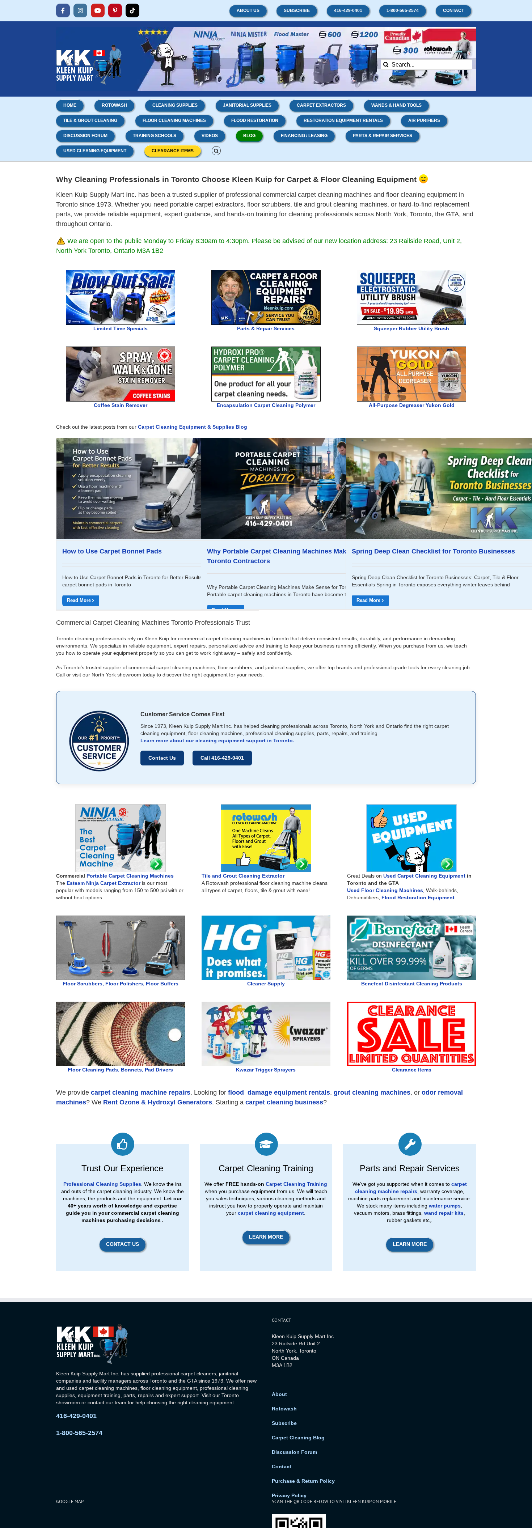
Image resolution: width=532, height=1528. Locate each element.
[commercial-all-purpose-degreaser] (411, 349)
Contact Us (162, 758)
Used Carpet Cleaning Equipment (424, 876)
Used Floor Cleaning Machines (385, 890)
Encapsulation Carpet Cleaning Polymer (266, 405)
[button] (216, 150)
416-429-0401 (76, 1415)
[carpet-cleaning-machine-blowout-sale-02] (120, 273)
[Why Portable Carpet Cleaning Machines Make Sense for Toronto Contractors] (302, 488)
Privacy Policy (289, 1495)
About (279, 1394)
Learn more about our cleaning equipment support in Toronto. (217, 740)
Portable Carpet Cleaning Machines (130, 876)
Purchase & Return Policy (303, 1481)
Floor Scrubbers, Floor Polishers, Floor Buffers (120, 983)
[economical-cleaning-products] (266, 918)
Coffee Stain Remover (120, 405)
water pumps (445, 1206)
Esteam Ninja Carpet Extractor (103, 883)
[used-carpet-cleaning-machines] (411, 807)
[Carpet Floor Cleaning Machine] (266, 807)
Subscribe (284, 1423)
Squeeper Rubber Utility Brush (411, 328)
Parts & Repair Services (266, 328)
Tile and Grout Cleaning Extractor (243, 876)
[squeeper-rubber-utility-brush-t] (411, 273)
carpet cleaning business (284, 1102)
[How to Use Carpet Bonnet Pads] (157, 488)
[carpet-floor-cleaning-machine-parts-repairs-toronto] (266, 273)
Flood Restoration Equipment (418, 897)
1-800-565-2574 (79, 1432)
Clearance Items (411, 1070)
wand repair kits (444, 1213)
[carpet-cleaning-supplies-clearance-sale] (411, 1004)
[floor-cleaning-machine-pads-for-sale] (120, 1004)
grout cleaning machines (372, 1092)
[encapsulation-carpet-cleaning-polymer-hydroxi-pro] (266, 349)
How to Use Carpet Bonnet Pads (112, 551)
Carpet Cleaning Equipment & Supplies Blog (192, 427)
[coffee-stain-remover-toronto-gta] (120, 349)
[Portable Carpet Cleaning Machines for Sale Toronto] (120, 807)
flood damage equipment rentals (279, 1092)
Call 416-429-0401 (222, 758)
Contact (281, 1466)
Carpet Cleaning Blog (298, 1437)
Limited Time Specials (120, 328)
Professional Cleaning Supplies (102, 1184)
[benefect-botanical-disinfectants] (411, 918)
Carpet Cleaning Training (296, 1184)
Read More (79, 600)
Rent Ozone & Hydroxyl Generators (157, 1102)
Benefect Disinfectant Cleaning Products (411, 983)
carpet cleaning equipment (271, 1213)
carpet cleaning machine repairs (140, 1092)
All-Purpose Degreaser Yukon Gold (412, 405)
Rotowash (284, 1409)
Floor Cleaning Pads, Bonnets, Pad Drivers (120, 1070)
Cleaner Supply (266, 983)
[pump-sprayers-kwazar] (266, 1004)
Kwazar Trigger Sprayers (266, 1070)
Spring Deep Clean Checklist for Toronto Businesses (433, 551)
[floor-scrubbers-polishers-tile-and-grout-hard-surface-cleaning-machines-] (120, 918)
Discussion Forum (294, 1452)
